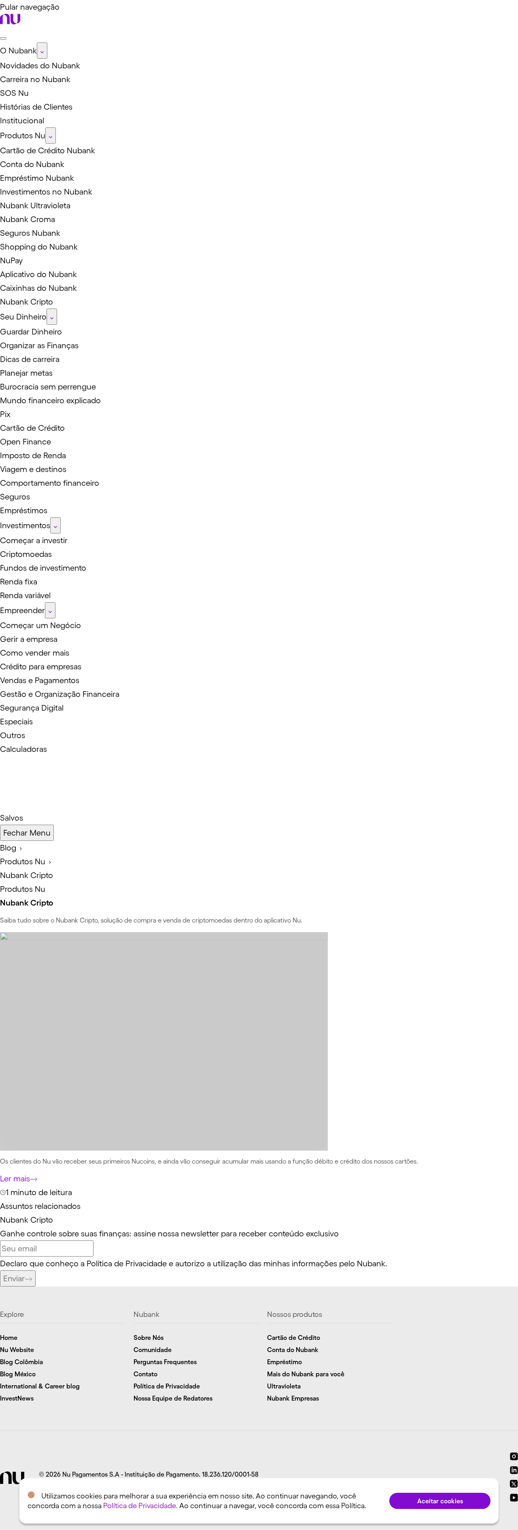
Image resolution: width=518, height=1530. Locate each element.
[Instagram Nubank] (514, 1457)
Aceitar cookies (440, 1501)
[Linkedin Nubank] (514, 1471)
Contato (145, 1374)
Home (8, 1337)
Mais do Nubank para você (305, 1374)
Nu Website (17, 1349)
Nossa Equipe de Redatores (173, 1398)
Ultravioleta (284, 1386)
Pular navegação (29, 6)
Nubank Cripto (26, 1219)
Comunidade (153, 1349)
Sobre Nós (148, 1337)
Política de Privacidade (127, 1263)
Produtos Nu (22, 889)
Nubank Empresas (293, 1398)
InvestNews (17, 1398)
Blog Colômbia (21, 1361)
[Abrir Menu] (3, 38)
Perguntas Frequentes (165, 1361)
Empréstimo (284, 1361)
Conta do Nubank (292, 1349)
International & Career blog (40, 1386)
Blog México (18, 1374)
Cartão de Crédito (293, 1337)
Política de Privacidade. (140, 1506)
